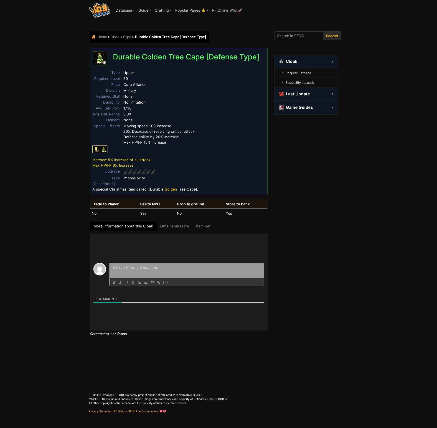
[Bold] (114, 282)
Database (124, 10)
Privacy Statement (100, 411)
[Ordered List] (139, 282)
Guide (143, 10)
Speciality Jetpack (299, 82)
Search (332, 35)
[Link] (158, 282)
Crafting (162, 10)
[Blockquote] (152, 282)
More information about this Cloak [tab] (123, 226)
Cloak (115, 37)
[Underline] (127, 282)
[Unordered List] (146, 282)
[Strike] (133, 282)
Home (102, 37)
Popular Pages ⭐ (190, 10)
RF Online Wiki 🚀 (227, 10)
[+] (165, 282)
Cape (127, 37)
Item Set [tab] (203, 226)
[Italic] (120, 282)
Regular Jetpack (298, 73)
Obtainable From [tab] (174, 226)
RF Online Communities (143, 411)
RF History (120, 411)
